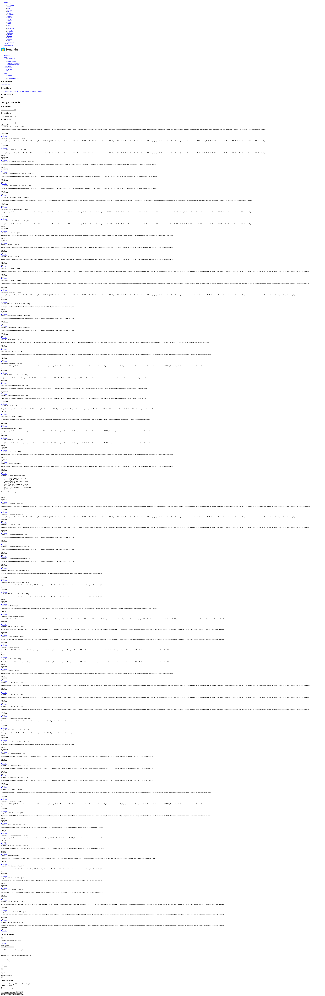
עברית (9, 23)
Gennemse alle (11, 58)
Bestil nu (4, 136)
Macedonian (10, 28)
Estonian (9, 17)
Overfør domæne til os (13, 64)
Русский (9, 36)
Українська (10, 42)
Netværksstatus (8, 69)
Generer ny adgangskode (9, 992)
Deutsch (9, 22)
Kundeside (7, 55)
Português (10, 31)
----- (8, 60)
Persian (9, 19)
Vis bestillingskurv (9, 45)
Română (9, 34)
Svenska (9, 39)
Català (9, 6)
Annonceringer (8, 66)
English (9, 16)
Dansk (6, 2)
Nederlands (10, 14)
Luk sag (3, 975)
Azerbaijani (10, 5)
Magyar (9, 25)
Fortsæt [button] (4, 943)
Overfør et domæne (24, 91)
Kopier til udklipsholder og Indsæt (15, 994)
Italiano (9, 26)
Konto (6, 73)
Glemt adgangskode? (13, 78)
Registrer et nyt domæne (13, 63)
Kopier (20, 992)
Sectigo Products (11, 61)
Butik (6, 57)
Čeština (9, 11)
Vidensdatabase (8, 67)
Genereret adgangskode (7, 988)
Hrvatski (9, 10)
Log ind (6, 43)
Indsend (9, 975)
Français (9, 20)
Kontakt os (7, 70)
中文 (8, 8)
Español (9, 37)
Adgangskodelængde (6, 985)
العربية (9, 3)
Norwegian (10, 30)
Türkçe (9, 40)
